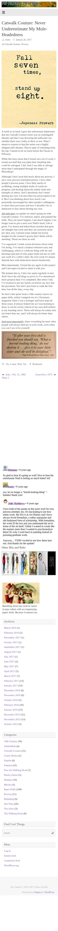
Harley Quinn (11, 775)
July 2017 (9, 656)
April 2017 (9, 671)
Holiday (8, 779)
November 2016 (12, 695)
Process (24, 44)
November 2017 (12, 637)
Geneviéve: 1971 (44, 374)
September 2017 (12, 647)
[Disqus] (29, 421)
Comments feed (12, 860)
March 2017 (10, 676)
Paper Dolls (10, 789)
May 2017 (9, 666)
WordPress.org (11, 865)
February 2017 (11, 680)
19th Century (10, 741)
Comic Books (11, 755)
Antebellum (10, 746)
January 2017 (11, 685)
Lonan (13, 364)
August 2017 (10, 651)
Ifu (7, 364)
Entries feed (10, 855)
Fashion (8, 765)
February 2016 (11, 704)
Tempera (37, 892)
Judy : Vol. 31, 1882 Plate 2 (14, 376)
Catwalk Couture (12, 44)
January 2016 (11, 709)
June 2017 (9, 661)
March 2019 (10, 627)
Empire (7, 760)
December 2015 (12, 714)
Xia (24, 364)
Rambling (9, 799)
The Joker (9, 808)
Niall (19, 364)
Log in (7, 850)
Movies (7, 784)
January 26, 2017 (24, 40)
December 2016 (12, 690)
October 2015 (11, 724)
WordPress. (49, 892)
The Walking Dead (13, 813)
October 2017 (11, 642)
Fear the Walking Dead (15, 770)
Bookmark (37, 364)
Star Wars (9, 803)
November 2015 (12, 719)
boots (7, 40)
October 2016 (11, 700)
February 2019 (11, 632)
